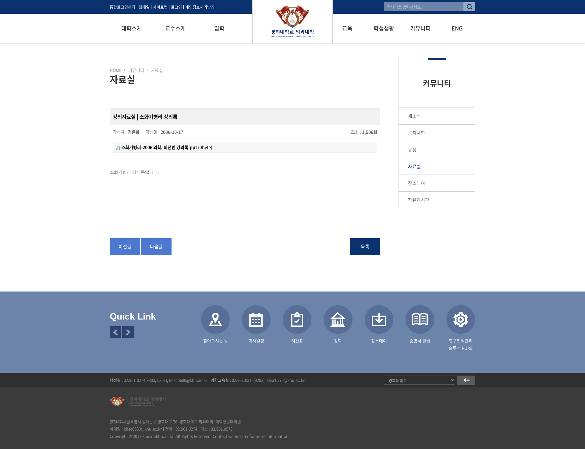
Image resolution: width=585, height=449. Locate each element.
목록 (365, 246)
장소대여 (416, 183)
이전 (115, 332)
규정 (412, 149)
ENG (457, 28)
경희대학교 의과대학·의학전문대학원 (292, 21)
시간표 (297, 341)
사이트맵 (160, 7)
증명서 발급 (420, 341)
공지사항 (416, 132)
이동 (466, 380)
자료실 (414, 166)
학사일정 (256, 341)
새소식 (414, 116)
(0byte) (166, 147)
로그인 (176, 7)
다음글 (156, 246)
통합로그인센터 (122, 7)
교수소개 (175, 28)
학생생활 (384, 28)
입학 (219, 28)
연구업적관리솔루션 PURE (461, 344)
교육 (347, 28)
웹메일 (144, 7)
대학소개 (131, 28)
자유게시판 (418, 199)
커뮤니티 (420, 28)
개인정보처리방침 (199, 7)
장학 (338, 341)
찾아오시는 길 (215, 341)
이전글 (125, 246)
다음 (128, 332)
